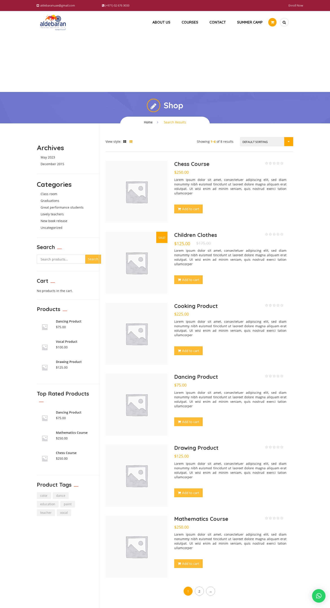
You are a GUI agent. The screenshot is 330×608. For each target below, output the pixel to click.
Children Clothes (195, 235)
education (47, 504)
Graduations (50, 200)
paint (68, 504)
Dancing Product (196, 376)
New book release (54, 221)
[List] (130, 141)
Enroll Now (295, 5)
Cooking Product (196, 306)
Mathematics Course (201, 518)
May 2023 (48, 157)
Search (93, 259)
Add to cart (190, 209)
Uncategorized (51, 227)
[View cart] (272, 22)
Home (148, 122)
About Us (161, 22)
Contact (217, 22)
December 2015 (52, 164)
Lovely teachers (52, 214)
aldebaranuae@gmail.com (57, 5)
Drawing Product (196, 447)
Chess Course (191, 163)
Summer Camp (250, 22)
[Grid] (124, 141)
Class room (49, 194)
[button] (319, 596)
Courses (190, 22)
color (44, 495)
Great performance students (62, 207)
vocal (64, 512)
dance (60, 495)
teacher (46, 512)
